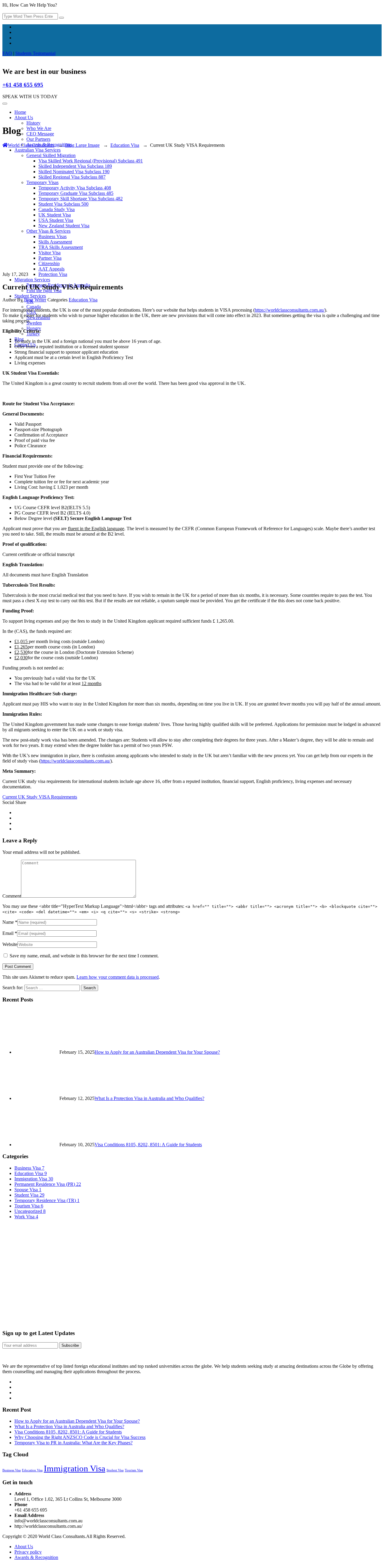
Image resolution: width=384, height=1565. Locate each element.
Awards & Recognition (36, 1557)
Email (8, 933)
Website (9, 944)
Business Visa (29, 1168)
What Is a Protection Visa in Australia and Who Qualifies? (149, 1098)
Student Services (30, 295)
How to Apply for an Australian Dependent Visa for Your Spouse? (157, 1052)
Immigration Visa (33, 1178)
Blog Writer (35, 299)
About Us (23, 117)
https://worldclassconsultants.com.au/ (290, 310)
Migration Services (32, 279)
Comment (11, 896)
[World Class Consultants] (2, 58)
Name (8, 922)
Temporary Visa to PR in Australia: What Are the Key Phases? (73, 1442)
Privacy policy (28, 1551)
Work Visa (26, 1216)
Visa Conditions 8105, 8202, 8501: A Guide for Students (148, 1144)
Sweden (34, 322)
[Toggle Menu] (4, 103)
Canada (33, 306)
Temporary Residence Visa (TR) (47, 1200)
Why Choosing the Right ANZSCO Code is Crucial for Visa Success (80, 1437)
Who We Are (38, 128)
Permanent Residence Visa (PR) (47, 1184)
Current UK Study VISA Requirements (39, 796)
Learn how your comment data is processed (117, 977)
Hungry (33, 328)
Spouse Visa (27, 1189)
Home (20, 112)
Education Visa (83, 299)
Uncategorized (30, 1211)
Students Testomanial (35, 53)
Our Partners (38, 139)
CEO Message (40, 133)
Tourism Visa (28, 1205)
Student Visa (29, 1195)
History (33, 122)
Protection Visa (52, 274)
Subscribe (70, 1345)
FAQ (7, 53)
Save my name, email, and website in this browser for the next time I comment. (84, 955)
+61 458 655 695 (22, 85)
